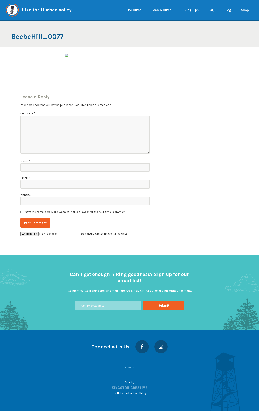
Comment (27, 113)
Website (25, 194)
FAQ (211, 10)
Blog (227, 10)
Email (25, 178)
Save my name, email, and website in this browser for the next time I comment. (75, 212)
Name (25, 161)
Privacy (130, 367)
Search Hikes (161, 10)
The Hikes (133, 10)
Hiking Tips (190, 10)
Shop (245, 10)
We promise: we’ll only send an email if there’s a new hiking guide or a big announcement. (129, 290)
